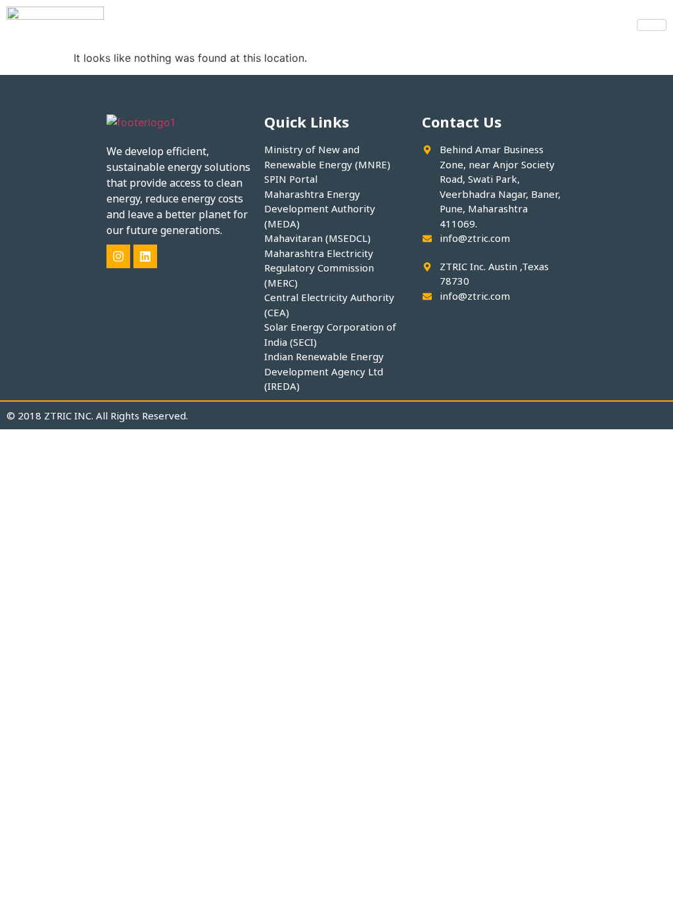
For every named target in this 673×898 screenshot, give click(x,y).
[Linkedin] (145, 256)
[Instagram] (118, 256)
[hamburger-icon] (651, 25)
